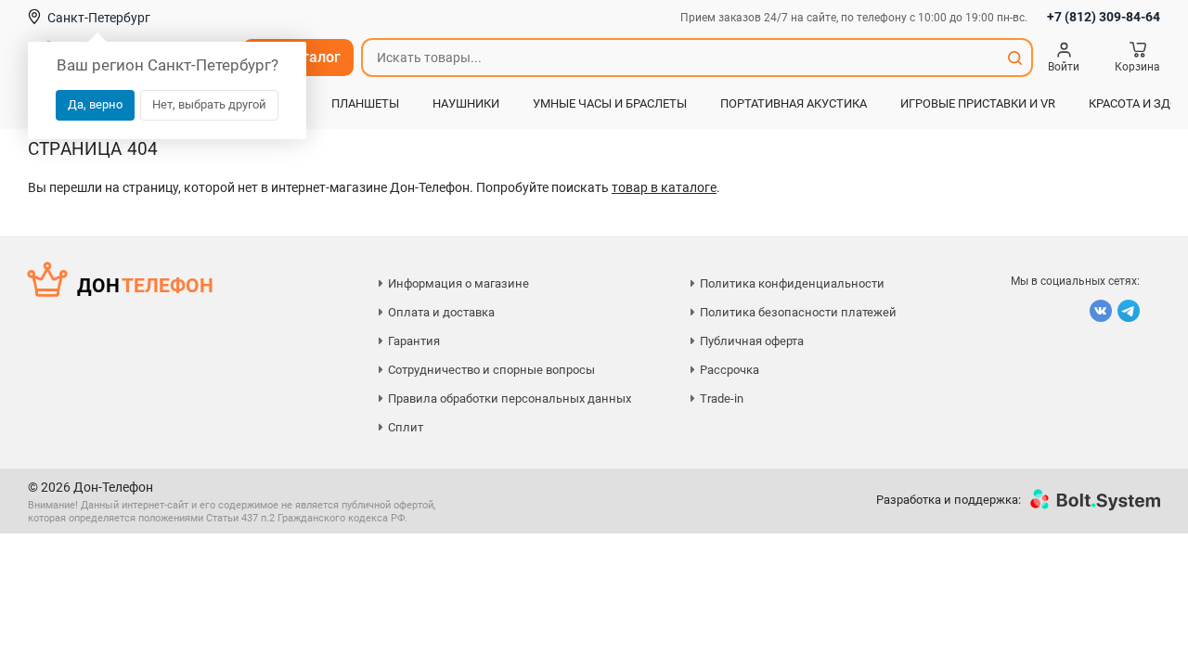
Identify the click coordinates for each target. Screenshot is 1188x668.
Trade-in (721, 398)
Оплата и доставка (441, 312)
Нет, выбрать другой (209, 104)
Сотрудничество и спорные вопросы (491, 370)
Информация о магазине (458, 283)
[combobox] (680, 57)
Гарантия (414, 341)
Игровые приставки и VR (977, 103)
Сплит (405, 427)
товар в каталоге (664, 187)
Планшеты (365, 103)
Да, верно (95, 104)
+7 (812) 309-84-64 (1103, 16)
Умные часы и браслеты (610, 103)
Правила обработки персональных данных (509, 398)
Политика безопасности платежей (798, 312)
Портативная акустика (793, 103)
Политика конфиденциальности (792, 283)
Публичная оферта (752, 341)
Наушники (466, 103)
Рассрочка (729, 370)
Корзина (1137, 66)
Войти (1063, 66)
